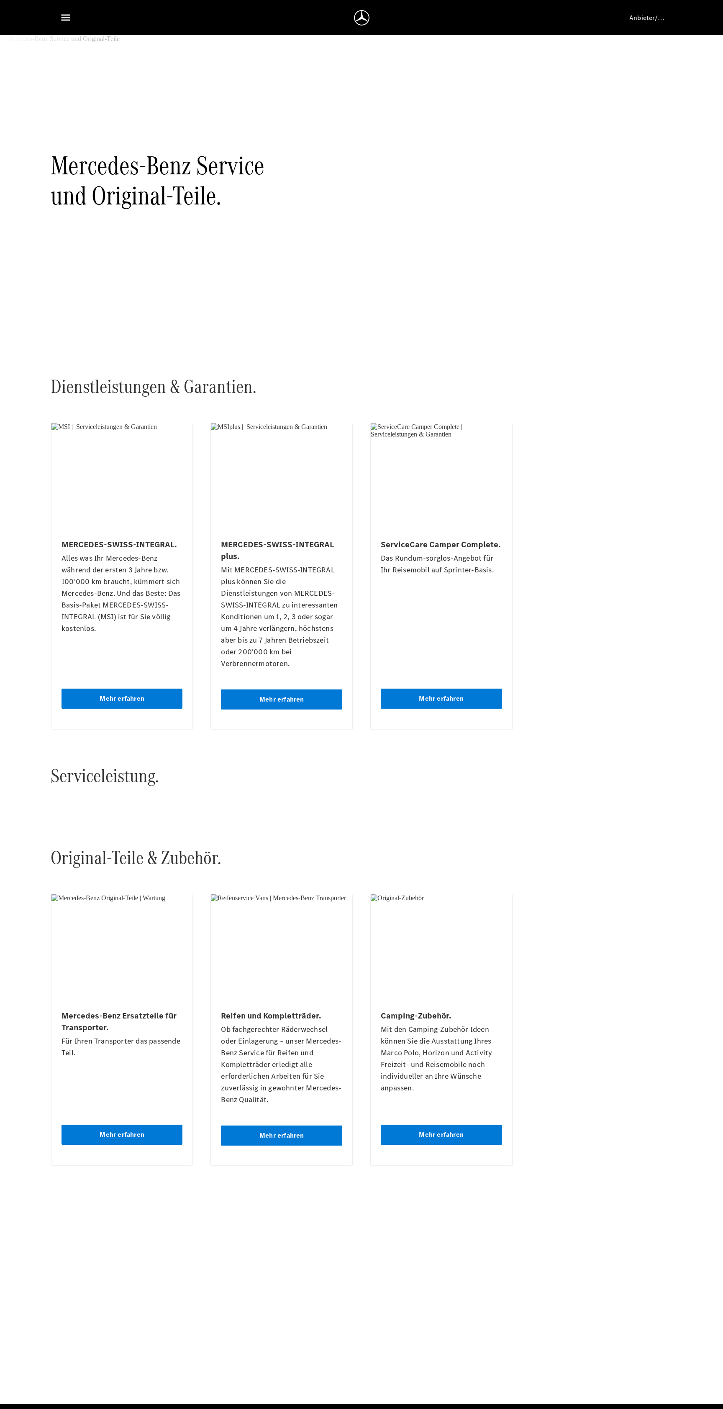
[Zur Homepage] (361, 17)
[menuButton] (66, 17)
